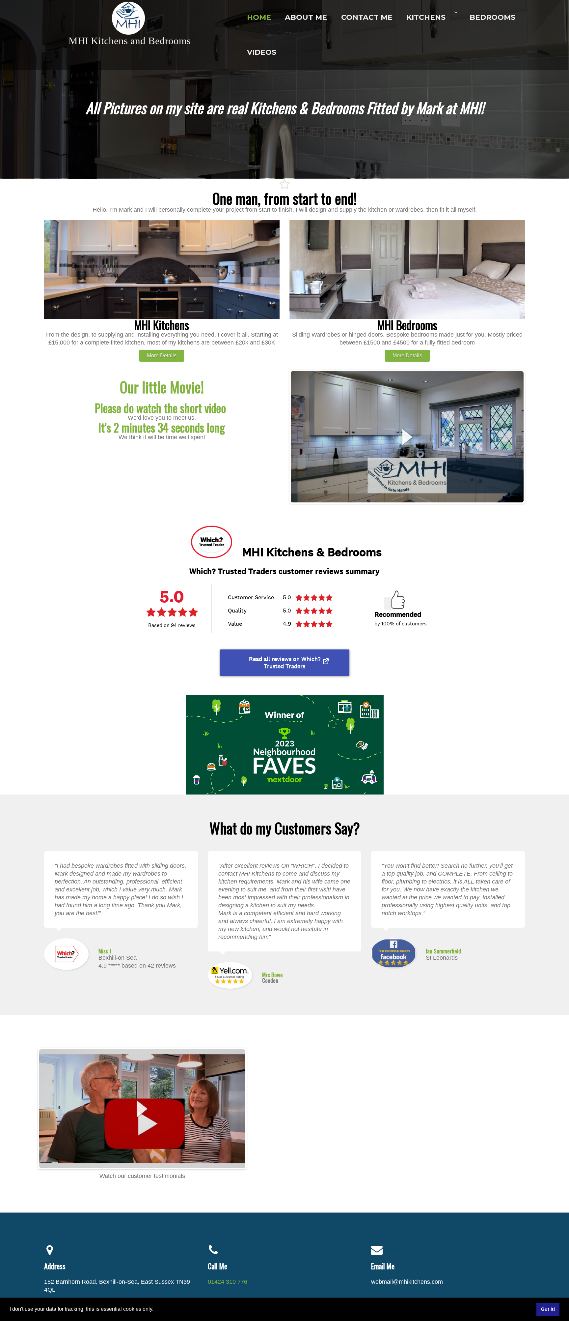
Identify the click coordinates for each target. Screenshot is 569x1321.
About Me (306, 17)
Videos (261, 52)
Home (259, 17)
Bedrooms (492, 17)
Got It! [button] (548, 1309)
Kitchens (426, 17)
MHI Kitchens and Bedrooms (129, 41)
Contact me (367, 17)
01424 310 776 (227, 1281)
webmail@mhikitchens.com (407, 1281)
